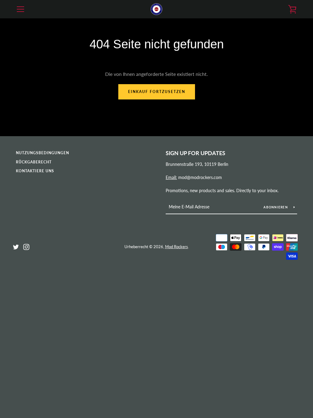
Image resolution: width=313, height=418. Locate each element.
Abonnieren (276, 207)
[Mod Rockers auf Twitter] (16, 246)
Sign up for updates (195, 153)
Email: (171, 177)
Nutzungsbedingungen (42, 153)
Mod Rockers (176, 246)
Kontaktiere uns (35, 171)
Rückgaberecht (34, 162)
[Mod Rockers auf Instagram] (26, 246)
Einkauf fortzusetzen (156, 91)
